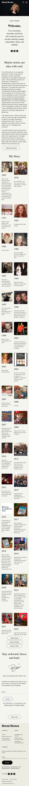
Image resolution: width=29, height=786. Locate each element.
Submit (8, 699)
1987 (4, 276)
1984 (4, 246)
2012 (16, 459)
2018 (4, 551)
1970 (16, 177)
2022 (16, 629)
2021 (16, 590)
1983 (16, 220)
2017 (16, 519)
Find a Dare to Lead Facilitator (6, 739)
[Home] (8, 2)
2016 (4, 517)
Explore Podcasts (14, 642)
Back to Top (14, 717)
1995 (4, 304)
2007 (4, 424)
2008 (16, 427)
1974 (4, 218)
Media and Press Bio (11, 148)
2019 (16, 553)
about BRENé (14, 21)
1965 (4, 175)
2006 (16, 402)
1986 (16, 249)
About (3, 734)
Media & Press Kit (6, 736)
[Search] (23, 2)
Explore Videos (14, 646)
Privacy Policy (20, 705)
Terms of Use (8, 705)
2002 (16, 338)
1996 (16, 307)
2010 (4, 456)
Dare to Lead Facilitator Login (19, 738)
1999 (4, 335)
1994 (16, 278)
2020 (4, 587)
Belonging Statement (7, 781)
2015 (16, 490)
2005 (4, 399)
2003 (4, 366)
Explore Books (14, 638)
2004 (16, 369)
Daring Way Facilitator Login (19, 742)
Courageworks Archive (18, 735)
